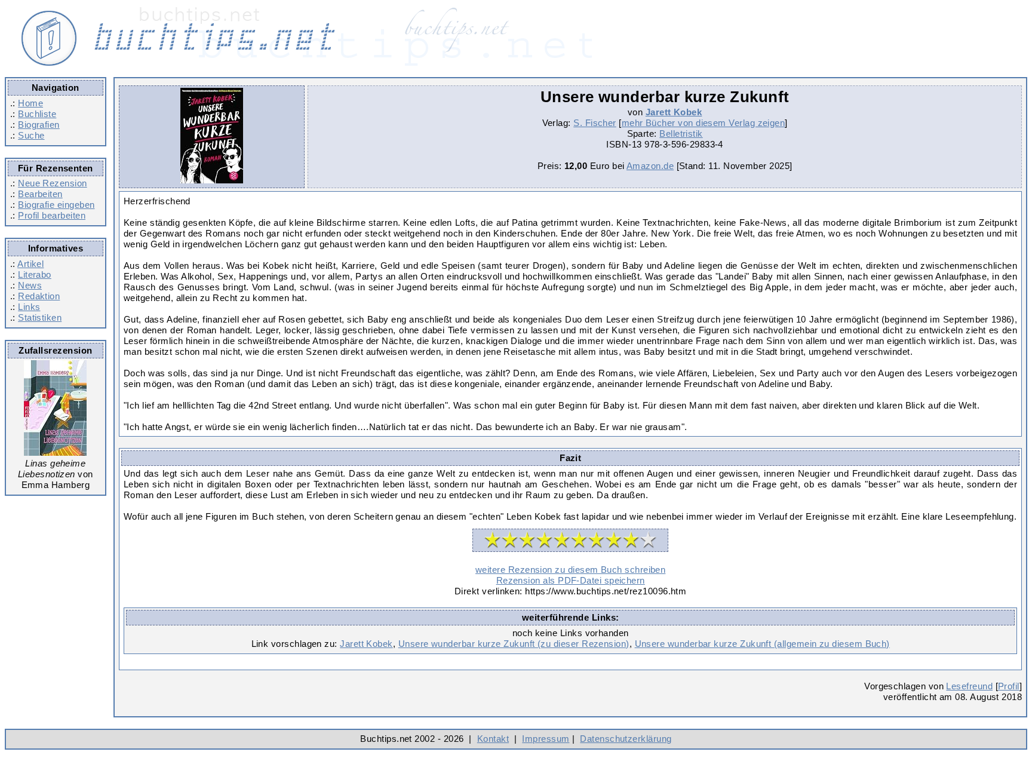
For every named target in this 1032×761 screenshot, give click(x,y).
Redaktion (39, 296)
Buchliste (37, 114)
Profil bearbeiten (51, 215)
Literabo (34, 274)
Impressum (545, 739)
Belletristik (681, 133)
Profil (1008, 686)
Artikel (30, 264)
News (30, 285)
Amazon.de (650, 166)
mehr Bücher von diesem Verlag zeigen (703, 123)
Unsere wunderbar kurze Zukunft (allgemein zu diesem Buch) (762, 644)
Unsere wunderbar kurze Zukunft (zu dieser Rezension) (513, 644)
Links (29, 307)
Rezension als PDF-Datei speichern (570, 580)
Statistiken (40, 317)
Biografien (39, 124)
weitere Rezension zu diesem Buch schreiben (570, 569)
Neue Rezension (52, 183)
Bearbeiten (40, 194)
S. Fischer (594, 123)
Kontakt (493, 739)
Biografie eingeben (56, 205)
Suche (31, 135)
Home (30, 103)
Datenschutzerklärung (625, 739)
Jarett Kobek (674, 112)
